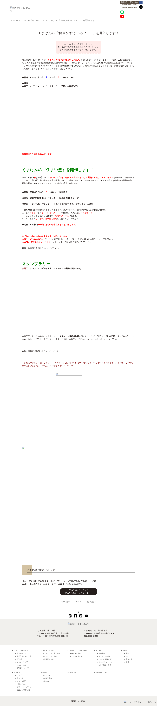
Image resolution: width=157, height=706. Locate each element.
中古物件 (129, 659)
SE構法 (19, 659)
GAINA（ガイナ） (23, 668)
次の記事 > (91, 602)
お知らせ (47, 681)
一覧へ (78, 602)
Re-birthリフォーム (105, 662)
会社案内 (115, 9)
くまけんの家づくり (36, 9)
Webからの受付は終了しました (78, 591)
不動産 (70, 9)
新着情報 (81, 9)
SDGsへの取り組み (24, 690)
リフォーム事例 (104, 656)
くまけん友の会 (76, 656)
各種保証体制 (76, 653)
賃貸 (127, 662)
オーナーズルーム (101, 673)
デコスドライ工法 (23, 662)
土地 (127, 653)
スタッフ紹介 (21, 681)
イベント (47, 675)
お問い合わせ (21, 684)
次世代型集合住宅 (104, 665)
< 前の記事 (65, 602)
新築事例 (101, 653)
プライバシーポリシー (25, 687)
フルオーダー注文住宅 (52, 653)
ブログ (19, 675)
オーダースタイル (48, 9)
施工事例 (59, 9)
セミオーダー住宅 (50, 656)
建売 (127, 656)
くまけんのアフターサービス (104, 9)
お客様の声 (93, 9)
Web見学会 (48, 678)
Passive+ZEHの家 (105, 659)
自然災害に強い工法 (24, 656)
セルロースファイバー (25, 665)
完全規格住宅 (49, 659)
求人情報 (20, 678)
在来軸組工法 (21, 653)
